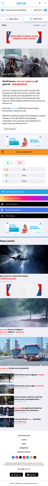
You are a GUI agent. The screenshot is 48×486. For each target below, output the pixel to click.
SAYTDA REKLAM (24, 436)
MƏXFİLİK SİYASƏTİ (24, 452)
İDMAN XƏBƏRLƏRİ (24, 152)
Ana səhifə (36, 25)
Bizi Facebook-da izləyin (13, 210)
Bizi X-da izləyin (10, 216)
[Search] (45, 3)
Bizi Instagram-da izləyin (13, 198)
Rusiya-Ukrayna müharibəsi (15, 10)
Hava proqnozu (10, 129)
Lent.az (14, 108)
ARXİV (24, 444)
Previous (2, 10)
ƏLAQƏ (24, 440)
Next (45, 10)
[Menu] (3, 3)
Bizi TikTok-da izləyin (12, 204)
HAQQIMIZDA (24, 448)
